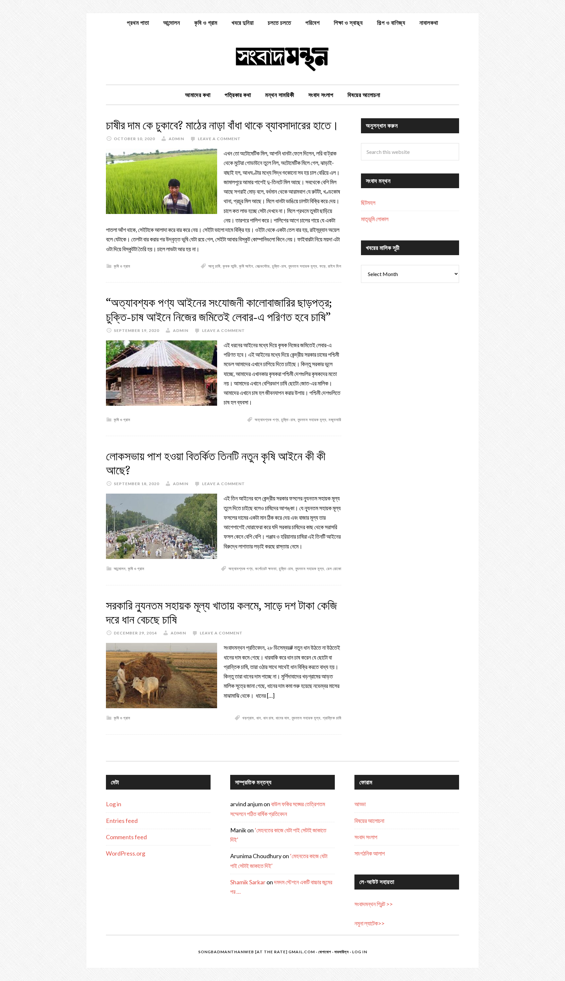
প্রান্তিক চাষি (332, 717)
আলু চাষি (214, 266)
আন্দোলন (120, 568)
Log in (113, 804)
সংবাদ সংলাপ (365, 837)
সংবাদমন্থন (282, 58)
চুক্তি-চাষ (279, 266)
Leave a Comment (219, 138)
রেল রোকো (333, 568)
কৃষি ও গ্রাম (122, 266)
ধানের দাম (282, 717)
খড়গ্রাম (248, 717)
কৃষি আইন (246, 266)
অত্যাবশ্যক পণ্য (267, 419)
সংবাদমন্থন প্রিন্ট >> (373, 903)
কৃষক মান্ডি (230, 266)
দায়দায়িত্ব (341, 951)
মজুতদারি (335, 419)
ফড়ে (322, 266)
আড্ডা (360, 804)
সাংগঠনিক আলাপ (369, 853)
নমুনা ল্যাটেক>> (369, 923)
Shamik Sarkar (247, 882)
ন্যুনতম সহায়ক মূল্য (302, 266)
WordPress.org (125, 853)
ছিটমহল (368, 202)
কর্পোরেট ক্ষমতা (266, 568)
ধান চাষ (268, 717)
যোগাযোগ (324, 951)
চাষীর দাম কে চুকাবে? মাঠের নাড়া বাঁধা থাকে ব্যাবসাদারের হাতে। (222, 125)
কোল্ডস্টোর (262, 266)
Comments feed (126, 837)
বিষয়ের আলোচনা (369, 820)
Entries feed (122, 820)
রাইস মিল (334, 266)
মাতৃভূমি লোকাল (374, 218)
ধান (258, 717)
